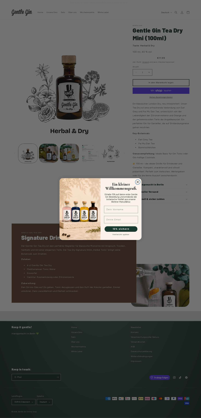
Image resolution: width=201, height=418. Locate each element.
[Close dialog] (137, 182)
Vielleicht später (121, 234)
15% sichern (121, 229)
